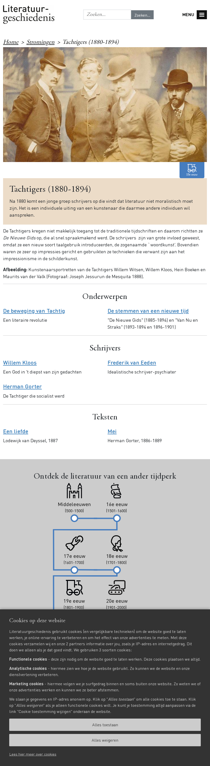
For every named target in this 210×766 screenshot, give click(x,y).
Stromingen (40, 42)
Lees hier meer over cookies (32, 754)
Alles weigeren (105, 740)
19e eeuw (192, 170)
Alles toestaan (105, 724)
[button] (107, 14)
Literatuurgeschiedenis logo (28, 14)
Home (10, 42)
